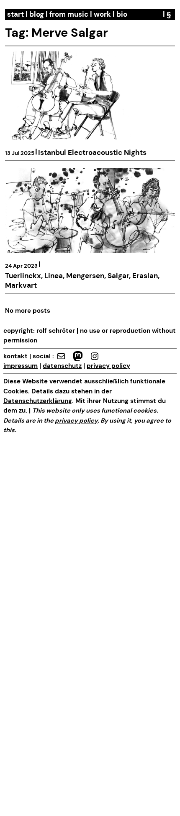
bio (121, 14)
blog (36, 14)
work (102, 14)
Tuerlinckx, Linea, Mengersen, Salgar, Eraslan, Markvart (82, 280)
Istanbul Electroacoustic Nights (92, 152)
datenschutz (62, 366)
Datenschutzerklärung (37, 401)
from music (68, 14)
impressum (20, 366)
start (15, 14)
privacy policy (108, 366)
